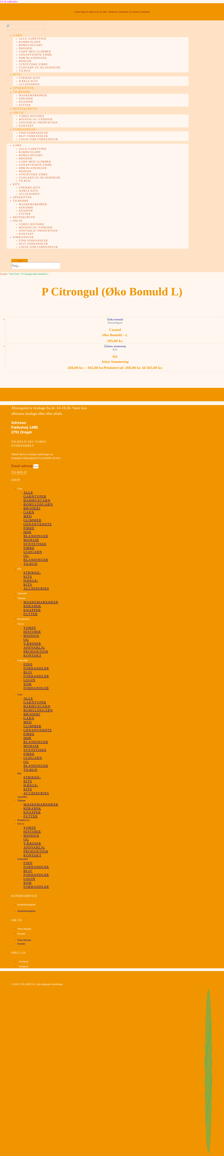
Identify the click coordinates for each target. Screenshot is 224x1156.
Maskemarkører (33, 95)
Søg (19, 260)
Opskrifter (23, 88)
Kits (17, 74)
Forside (3, 274)
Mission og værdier (35, 119)
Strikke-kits (29, 77)
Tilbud (24, 70)
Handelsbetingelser (26, 904)
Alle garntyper (32, 38)
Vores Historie (24, 929)
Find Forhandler (33, 132)
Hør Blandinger (32, 57)
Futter (25, 104)
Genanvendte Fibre (35, 54)
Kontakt (26, 125)
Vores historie (31, 116)
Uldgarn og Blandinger (39, 67)
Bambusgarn (30, 41)
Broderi (26, 48)
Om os (18, 112)
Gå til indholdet (8, 1)
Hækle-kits (28, 81)
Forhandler (24, 129)
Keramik (26, 98)
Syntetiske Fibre (33, 64)
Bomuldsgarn (31, 45)
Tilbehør (21, 92)
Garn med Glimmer (35, 51)
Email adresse (22, 466)
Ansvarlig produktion (38, 122)
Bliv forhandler (33, 136)
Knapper (26, 101)
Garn (17, 35)
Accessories (29, 84)
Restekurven (25, 108)
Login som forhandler (38, 139)
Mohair (25, 61)
